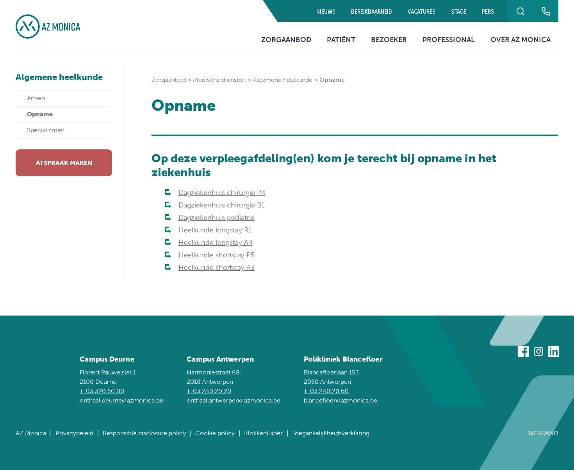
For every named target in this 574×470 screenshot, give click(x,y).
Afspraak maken (64, 163)
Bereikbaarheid (371, 11)
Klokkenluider (263, 433)
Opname (40, 114)
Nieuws (325, 11)
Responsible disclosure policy (144, 433)
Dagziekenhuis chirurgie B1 (221, 205)
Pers (488, 11)
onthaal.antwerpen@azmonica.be (233, 400)
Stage (458, 11)
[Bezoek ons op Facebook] (523, 353)
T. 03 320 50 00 (102, 391)
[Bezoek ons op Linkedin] (553, 353)
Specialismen (45, 130)
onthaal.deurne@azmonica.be (121, 400)
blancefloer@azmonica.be (340, 400)
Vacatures (421, 11)
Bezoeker (389, 39)
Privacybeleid (74, 433)
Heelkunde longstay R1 (214, 230)
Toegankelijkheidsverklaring (330, 433)
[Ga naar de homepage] (48, 26)
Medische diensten (219, 79)
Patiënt (341, 39)
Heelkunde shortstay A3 (216, 267)
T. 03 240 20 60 (326, 391)
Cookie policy (215, 433)
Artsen (36, 98)
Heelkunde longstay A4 (215, 242)
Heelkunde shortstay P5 (216, 255)
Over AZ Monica (520, 39)
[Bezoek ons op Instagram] (538, 353)
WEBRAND (543, 433)
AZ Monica (31, 433)
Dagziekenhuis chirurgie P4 (222, 192)
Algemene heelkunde (59, 77)
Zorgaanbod (286, 39)
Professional (448, 39)
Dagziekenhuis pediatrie (216, 217)
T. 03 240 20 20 (209, 391)
